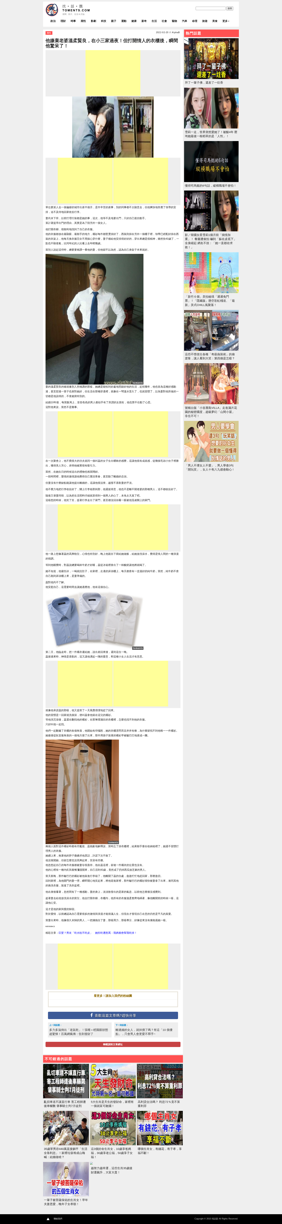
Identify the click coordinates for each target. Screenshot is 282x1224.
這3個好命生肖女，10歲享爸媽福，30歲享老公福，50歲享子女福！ (112, 1153)
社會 (164, 21)
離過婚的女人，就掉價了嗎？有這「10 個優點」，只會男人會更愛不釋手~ (144, 1032)
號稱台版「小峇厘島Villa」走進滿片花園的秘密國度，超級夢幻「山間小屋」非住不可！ (211, 412)
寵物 (174, 21)
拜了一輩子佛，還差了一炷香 (204, 82)
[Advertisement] (113, 73)
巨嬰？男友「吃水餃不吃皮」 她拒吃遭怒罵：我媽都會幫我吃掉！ (98, 932)
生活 (154, 21)
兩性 (83, 21)
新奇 (144, 21)
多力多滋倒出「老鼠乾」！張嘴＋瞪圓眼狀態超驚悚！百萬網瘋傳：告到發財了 (78, 1032)
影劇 (93, 21)
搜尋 (230, 8)
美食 (215, 21)
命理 (194, 21)
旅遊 (204, 21)
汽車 (184, 21)
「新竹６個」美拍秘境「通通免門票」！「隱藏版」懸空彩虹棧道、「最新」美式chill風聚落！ (210, 300)
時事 (73, 21)
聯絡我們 (58, 1218)
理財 (63, 21)
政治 (53, 21)
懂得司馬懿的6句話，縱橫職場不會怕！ (210, 185)
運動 (123, 21)
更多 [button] (225, 21)
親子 (113, 21)
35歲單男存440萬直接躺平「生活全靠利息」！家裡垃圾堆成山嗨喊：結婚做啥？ (65, 1153)
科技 (103, 21)
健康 (134, 21)
